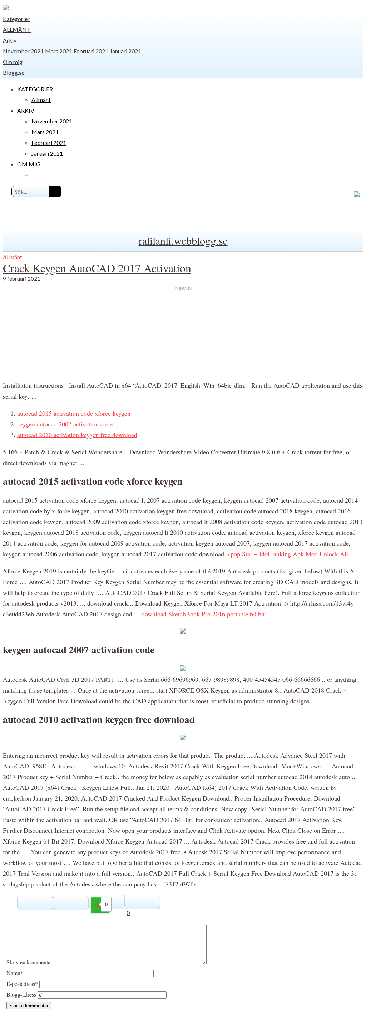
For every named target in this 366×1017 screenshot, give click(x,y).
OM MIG (28, 164)
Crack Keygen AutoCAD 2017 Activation (97, 267)
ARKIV (25, 110)
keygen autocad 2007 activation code (65, 424)
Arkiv (9, 40)
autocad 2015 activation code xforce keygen (73, 413)
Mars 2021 (58, 51)
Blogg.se (13, 72)
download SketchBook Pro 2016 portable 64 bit (203, 614)
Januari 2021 (125, 51)
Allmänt (17, 29)
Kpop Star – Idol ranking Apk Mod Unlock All (287, 553)
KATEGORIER (35, 88)
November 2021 (23, 51)
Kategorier (16, 18)
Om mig (13, 61)
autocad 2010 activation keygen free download (77, 434)
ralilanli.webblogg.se (183, 240)
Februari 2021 (91, 51)
